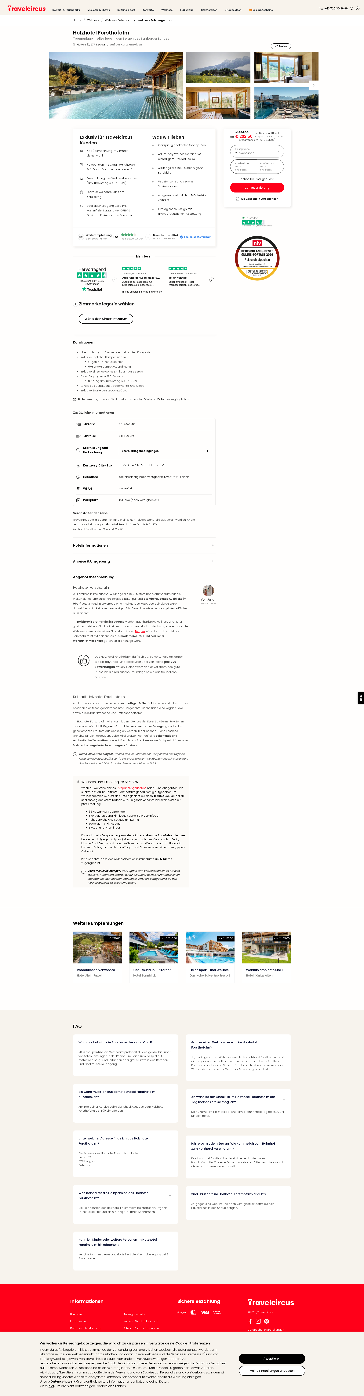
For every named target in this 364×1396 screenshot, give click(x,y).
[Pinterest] (266, 1323)
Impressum (78, 1321)
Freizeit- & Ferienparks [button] (66, 10)
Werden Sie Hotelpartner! (141, 1321)
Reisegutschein (134, 1314)
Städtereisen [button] (209, 10)
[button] (351, 8)
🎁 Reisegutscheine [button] (261, 10)
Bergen (140, 631)
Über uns (76, 1314)
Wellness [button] (167, 10)
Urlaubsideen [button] (233, 10)
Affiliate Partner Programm (142, 1328)
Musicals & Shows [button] (98, 10)
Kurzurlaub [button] (187, 10)
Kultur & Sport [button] (126, 10)
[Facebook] (250, 1323)
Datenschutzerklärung (68, 1381)
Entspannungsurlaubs (131, 788)
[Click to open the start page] (271, 1305)
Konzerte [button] (148, 10)
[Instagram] (258, 1323)
